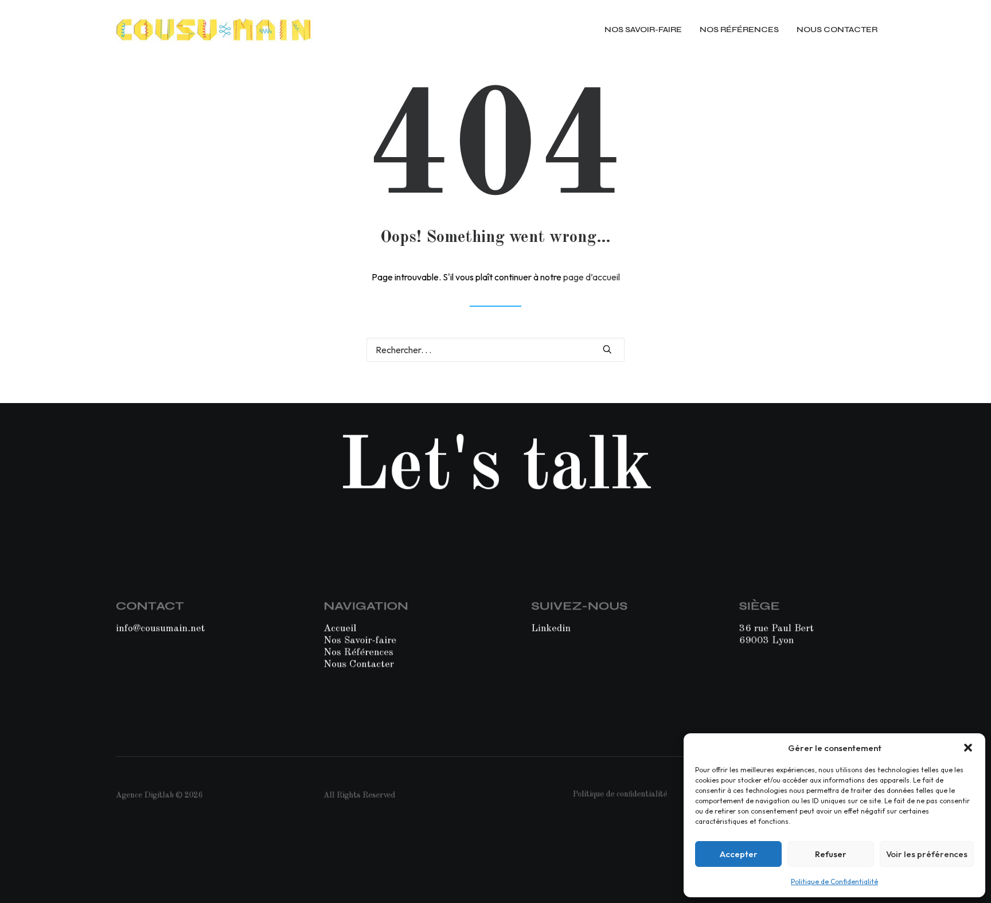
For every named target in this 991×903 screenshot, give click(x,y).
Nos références (739, 29)
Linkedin (551, 628)
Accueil (339, 628)
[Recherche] (495, 350)
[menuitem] (647, 30)
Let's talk (495, 468)
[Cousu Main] (214, 29)
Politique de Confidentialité (834, 881)
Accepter (739, 854)
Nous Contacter (358, 664)
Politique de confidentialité (620, 795)
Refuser (830, 854)
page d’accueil (591, 277)
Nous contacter (837, 29)
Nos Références (358, 652)
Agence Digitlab (145, 795)
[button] (968, 747)
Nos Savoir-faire (359, 640)
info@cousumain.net (160, 628)
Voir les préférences (926, 854)
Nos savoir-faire (643, 29)
